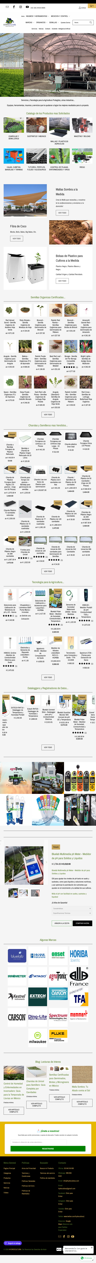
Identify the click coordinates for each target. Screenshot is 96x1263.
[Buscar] (91, 22)
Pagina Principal (9, 1158)
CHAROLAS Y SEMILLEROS (14, 121)
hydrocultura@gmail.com (66, 1178)
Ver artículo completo (13, 1100)
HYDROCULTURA (15, 1239)
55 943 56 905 (69, 1158)
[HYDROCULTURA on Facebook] (14, 6)
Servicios (7, 1173)
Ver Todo (62, 202)
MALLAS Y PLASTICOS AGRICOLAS (59, 121)
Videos (6, 1182)
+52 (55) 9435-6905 (37, 8)
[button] (38, 16)
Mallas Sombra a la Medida (67, 181)
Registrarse (48, 1138)
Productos (7, 1168)
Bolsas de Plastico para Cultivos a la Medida (69, 248)
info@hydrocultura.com (71, 1170)
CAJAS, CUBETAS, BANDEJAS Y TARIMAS (14, 149)
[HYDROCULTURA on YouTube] (27, 6)
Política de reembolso (47, 1168)
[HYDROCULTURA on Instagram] (20, 6)
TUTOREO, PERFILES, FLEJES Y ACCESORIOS (36, 149)
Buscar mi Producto (47, 1158)
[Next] (92, 707)
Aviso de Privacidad (29, 1158)
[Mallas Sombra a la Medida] (25, 190)
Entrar (83, 8)
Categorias (7, 1163)
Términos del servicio (47, 1163)
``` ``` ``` (0, 831)
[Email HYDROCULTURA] (7, 6)
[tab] (72, 898)
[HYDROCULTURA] (9, 22)
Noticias (6, 1177)
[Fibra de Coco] (70, 222)
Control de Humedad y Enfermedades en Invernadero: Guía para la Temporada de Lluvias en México (14, 1081)
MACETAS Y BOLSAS (82, 121)
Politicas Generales (28, 1171)
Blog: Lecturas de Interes (48, 1052)
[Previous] (4, 707)
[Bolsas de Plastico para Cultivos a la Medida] (25, 258)
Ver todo (48, 404)
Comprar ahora (82, 913)
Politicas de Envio (28, 1175)
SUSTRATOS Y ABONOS (36, 121)
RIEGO (82, 149)
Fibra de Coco (18, 216)
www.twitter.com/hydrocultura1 (74, 1206)
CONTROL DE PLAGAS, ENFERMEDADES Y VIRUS (59, 149)
